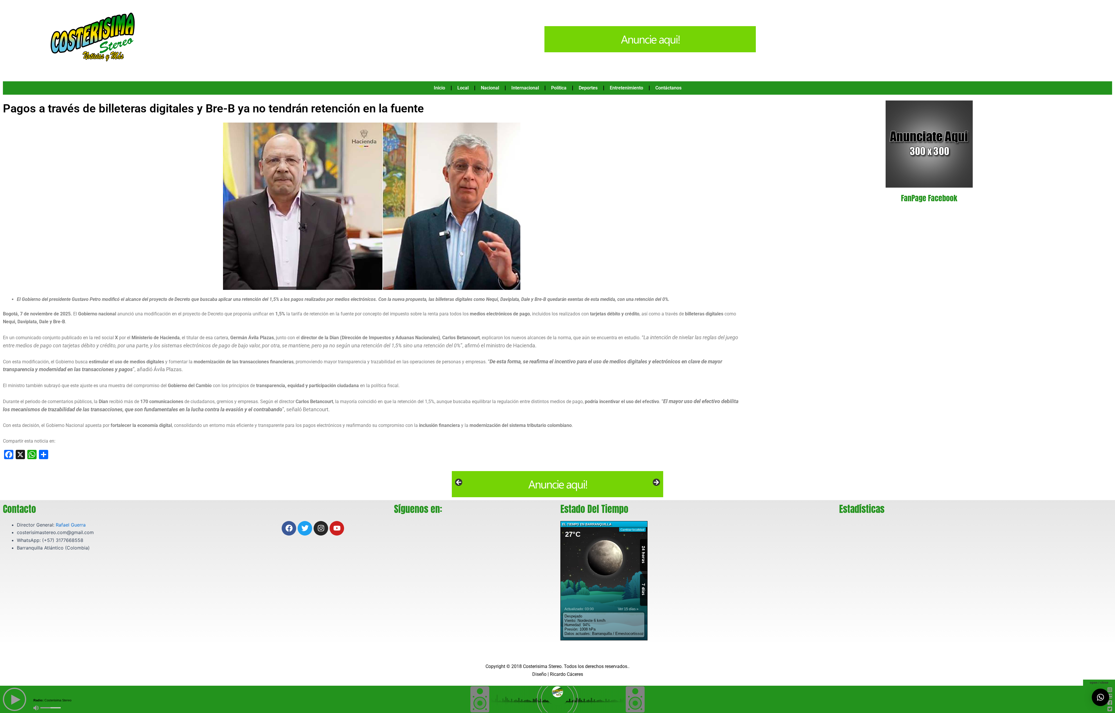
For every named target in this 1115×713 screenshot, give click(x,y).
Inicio (439, 88)
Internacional (525, 88)
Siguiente (656, 482)
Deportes (588, 88)
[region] (557, 484)
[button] (1100, 697)
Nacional (490, 88)
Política (559, 88)
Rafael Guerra (71, 525)
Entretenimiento (626, 88)
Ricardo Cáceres (566, 674)
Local (463, 88)
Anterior (459, 482)
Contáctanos (668, 88)
